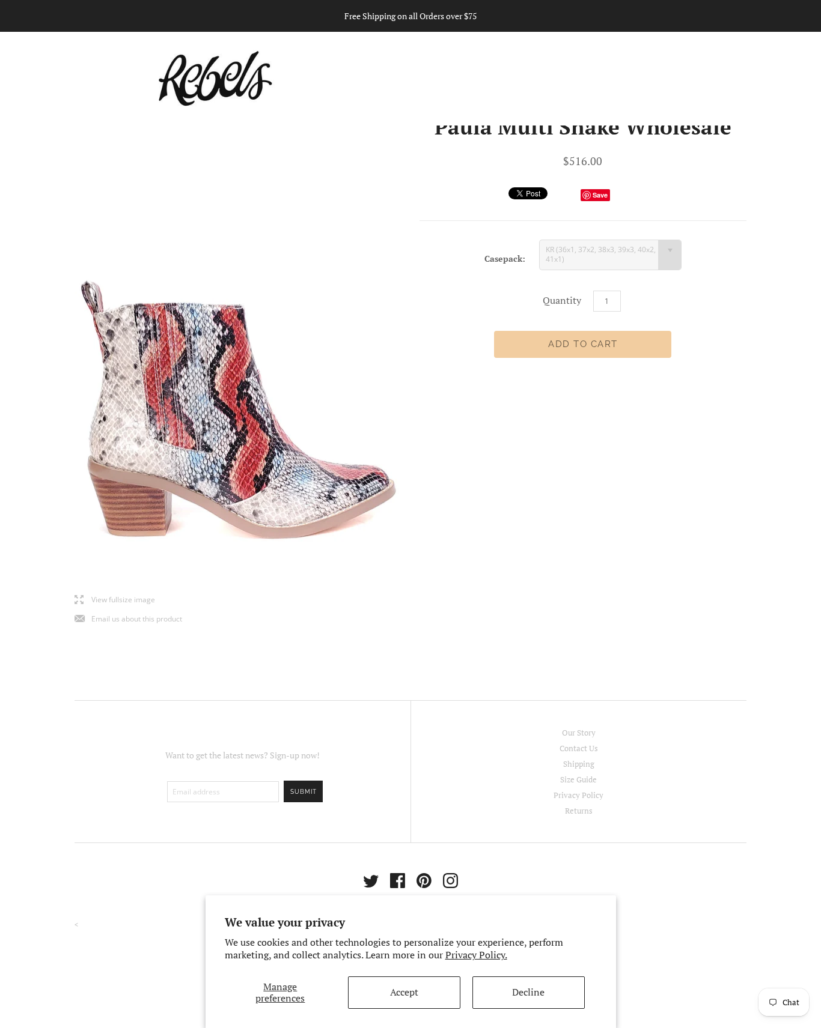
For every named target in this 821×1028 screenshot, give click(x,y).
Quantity (562, 300)
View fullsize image (115, 600)
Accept (404, 992)
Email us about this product (128, 619)
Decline (528, 992)
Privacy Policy (578, 795)
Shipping (578, 763)
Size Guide (578, 779)
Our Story (579, 732)
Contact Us (579, 748)
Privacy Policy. (476, 954)
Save (600, 194)
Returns (579, 810)
